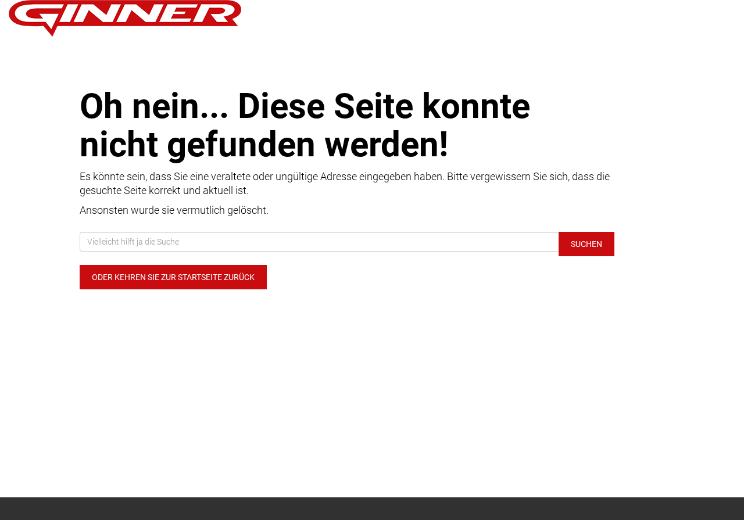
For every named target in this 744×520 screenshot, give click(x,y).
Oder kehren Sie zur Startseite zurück (173, 277)
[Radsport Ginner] (155, 18)
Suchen (586, 244)
